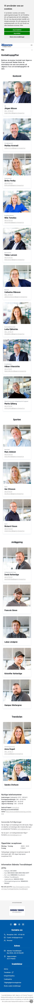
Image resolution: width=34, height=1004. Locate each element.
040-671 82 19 (8, 491)
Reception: (15, 934)
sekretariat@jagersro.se (14, 835)
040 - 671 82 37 (8, 332)
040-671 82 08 (8, 220)
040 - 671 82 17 (8, 294)
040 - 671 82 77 (8, 751)
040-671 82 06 (8, 454)
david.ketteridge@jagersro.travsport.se (15, 579)
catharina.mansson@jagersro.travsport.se (15, 296)
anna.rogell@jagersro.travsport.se (13, 753)
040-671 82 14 (8, 406)
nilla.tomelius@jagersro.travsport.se (14, 222)
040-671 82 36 (8, 257)
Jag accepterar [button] (17, 30)
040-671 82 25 (8, 577)
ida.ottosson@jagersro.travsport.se (13, 493)
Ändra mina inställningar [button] (17, 37)
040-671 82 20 (8, 183)
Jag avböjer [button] (17, 33)
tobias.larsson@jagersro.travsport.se (14, 259)
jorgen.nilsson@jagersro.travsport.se (14, 113)
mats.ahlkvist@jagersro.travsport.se (14, 456)
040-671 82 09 (8, 528)
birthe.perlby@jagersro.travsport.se (14, 185)
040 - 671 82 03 (8, 111)
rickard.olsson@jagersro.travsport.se (14, 531)
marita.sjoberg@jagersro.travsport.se (14, 408)
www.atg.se (15, 807)
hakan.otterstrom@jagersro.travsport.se (15, 371)
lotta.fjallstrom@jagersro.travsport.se (14, 334)
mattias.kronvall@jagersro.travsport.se (14, 148)
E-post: (14, 937)
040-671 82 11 (8, 369)
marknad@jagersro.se (23, 829)
